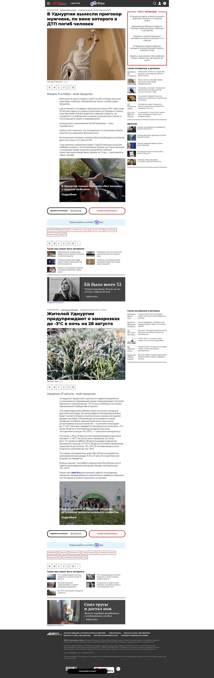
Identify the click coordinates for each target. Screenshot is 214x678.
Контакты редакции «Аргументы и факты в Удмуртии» (85, 633)
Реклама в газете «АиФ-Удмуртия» (137, 633)
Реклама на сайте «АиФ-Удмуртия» (77, 635)
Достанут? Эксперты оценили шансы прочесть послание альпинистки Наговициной (152, 332)
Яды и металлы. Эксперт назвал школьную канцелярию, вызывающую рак (150, 82)
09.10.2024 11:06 (52, 10)
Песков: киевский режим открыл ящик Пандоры (150, 144)
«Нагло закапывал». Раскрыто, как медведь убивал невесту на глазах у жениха (152, 324)
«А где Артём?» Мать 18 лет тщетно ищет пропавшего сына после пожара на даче (151, 114)
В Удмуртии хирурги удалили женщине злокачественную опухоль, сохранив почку (147, 48)
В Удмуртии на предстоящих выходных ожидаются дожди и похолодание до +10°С (108, 585)
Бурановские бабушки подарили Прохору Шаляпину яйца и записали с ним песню (147, 28)
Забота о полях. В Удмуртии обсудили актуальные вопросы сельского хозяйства (90, 510)
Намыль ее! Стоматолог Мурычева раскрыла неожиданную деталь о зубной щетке (151, 73)
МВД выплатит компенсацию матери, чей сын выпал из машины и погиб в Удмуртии (71, 254)
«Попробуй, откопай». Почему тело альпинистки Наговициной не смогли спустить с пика (151, 90)
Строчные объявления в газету (106, 635)
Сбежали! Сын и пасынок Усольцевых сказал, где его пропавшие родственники (152, 349)
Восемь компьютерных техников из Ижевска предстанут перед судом (70, 270)
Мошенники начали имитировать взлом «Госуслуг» (150, 152)
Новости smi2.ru (55, 302)
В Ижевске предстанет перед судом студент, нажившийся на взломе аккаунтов (70, 262)
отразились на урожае (94, 478)
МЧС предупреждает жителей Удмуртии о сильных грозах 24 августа (69, 577)
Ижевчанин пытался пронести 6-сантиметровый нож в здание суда (109, 254)
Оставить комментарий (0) (107, 211)
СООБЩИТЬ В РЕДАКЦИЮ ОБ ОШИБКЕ (134, 635)
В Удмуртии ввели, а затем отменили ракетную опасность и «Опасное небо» (147, 18)
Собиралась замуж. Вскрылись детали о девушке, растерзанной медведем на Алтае (150, 106)
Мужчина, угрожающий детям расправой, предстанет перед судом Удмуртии (108, 262)
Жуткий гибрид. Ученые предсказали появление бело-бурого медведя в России (152, 357)
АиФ (65, 82)
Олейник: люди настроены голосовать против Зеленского (149, 160)
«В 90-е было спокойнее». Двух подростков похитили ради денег (151, 339)
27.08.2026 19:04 (53, 310)
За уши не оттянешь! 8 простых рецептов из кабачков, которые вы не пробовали (152, 98)
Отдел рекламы (115, 633)
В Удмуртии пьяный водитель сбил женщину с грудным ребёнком (92, 188)
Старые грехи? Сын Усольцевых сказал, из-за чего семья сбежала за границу (152, 316)
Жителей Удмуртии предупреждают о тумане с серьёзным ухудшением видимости (63, 586)
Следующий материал (87, 671)
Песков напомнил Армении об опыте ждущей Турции (151, 136)
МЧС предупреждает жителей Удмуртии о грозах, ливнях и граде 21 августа (108, 577)
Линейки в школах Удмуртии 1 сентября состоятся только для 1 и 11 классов (147, 38)
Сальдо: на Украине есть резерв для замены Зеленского (151, 128)
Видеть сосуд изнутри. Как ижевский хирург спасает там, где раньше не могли (147, 58)
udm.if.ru (76, 473)
